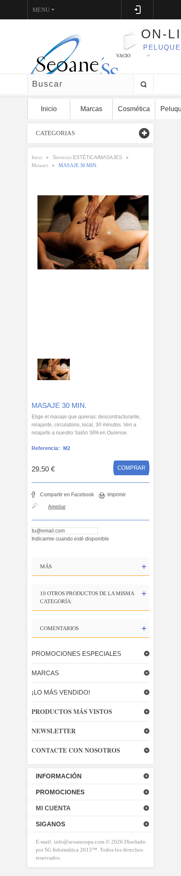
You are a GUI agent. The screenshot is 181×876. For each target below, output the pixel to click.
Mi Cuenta (53, 808)
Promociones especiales (76, 653)
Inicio (37, 157)
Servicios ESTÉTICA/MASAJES (87, 157)
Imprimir (116, 495)
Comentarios (59, 628)
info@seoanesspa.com (78, 842)
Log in (137, 9)
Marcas (45, 672)
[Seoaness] (68, 46)
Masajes (40, 165)
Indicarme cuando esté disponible (70, 539)
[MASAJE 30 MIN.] (55, 369)
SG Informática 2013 (68, 850)
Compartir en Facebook (67, 495)
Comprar (131, 468)
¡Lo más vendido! (61, 692)
